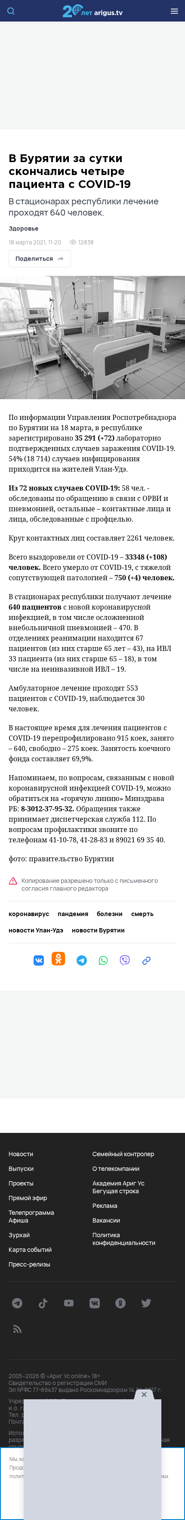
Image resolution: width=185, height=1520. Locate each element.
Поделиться (34, 258)
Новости (21, 1154)
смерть (142, 914)
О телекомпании (115, 1169)
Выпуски (21, 1169)
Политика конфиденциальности (123, 1239)
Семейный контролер (123, 1154)
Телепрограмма (31, 1213)
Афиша (18, 1220)
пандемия (73, 914)
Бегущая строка (115, 1191)
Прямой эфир (28, 1198)
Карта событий (30, 1250)
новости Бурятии (98, 930)
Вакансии (106, 1220)
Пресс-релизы (29, 1264)
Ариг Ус (92, 10)
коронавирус (29, 914)
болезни (110, 914)
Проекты (21, 1183)
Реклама (104, 1206)
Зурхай (19, 1235)
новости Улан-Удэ (36, 930)
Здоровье (24, 228)
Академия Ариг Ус (118, 1183)
